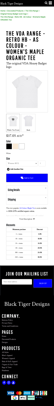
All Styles (5, 352)
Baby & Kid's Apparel (9, 361)
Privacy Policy (7, 323)
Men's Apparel (7, 355)
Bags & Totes (7, 367)
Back (28, 130)
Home (2, 11)
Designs (5, 342)
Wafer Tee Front (13, 130)
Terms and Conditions (10, 326)
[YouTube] (13, 383)
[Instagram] (9, 383)
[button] (46, 2)
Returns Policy (7, 320)
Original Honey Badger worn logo (13, 14)
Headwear (5, 370)
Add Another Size (16, 169)
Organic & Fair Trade (10, 364)
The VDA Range (31, 11)
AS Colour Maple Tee (27, 208)
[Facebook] (4, 383)
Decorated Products (15, 11)
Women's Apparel (8, 358)
